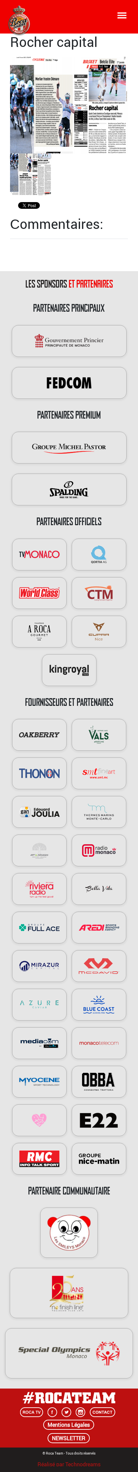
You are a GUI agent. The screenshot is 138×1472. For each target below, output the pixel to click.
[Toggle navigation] (122, 15)
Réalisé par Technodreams (69, 1463)
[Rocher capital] (69, 104)
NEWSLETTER (68, 1438)
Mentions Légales (69, 1424)
